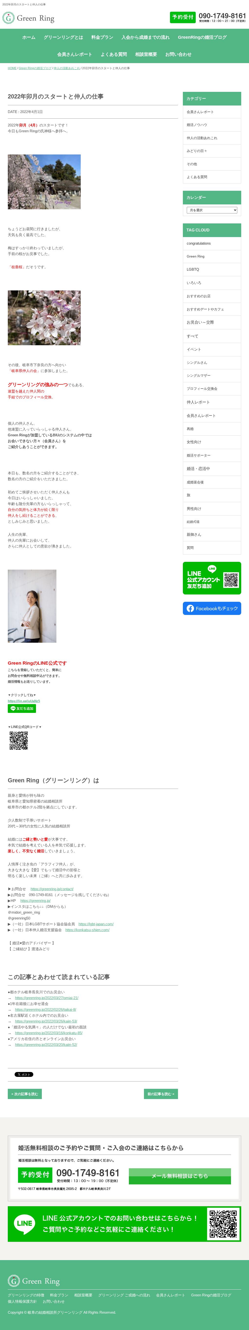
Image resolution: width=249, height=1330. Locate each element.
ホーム (29, 37)
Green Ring (196, 256)
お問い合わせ (178, 54)
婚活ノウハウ (197, 125)
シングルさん (197, 362)
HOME (12, 68)
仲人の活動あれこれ (67, 68)
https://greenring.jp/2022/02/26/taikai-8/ (45, 1009)
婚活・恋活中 (198, 469)
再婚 (190, 429)
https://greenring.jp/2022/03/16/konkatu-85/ (48, 1033)
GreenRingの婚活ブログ (202, 37)
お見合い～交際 (200, 322)
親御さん (194, 534)
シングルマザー (199, 375)
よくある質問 (114, 54)
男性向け (194, 509)
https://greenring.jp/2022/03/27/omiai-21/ (46, 998)
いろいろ (194, 283)
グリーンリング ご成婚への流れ (124, 1295)
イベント (194, 349)
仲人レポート (198, 402)
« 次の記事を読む (24, 1094)
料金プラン (102, 37)
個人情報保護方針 (22, 1301)
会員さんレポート (74, 54)
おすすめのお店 (199, 296)
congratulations (199, 243)
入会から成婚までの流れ (146, 37)
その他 (192, 164)
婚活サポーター (199, 455)
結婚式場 (193, 522)
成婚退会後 (195, 482)
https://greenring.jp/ (35, 901)
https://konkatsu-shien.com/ (87, 930)
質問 (190, 548)
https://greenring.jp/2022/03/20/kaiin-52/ (46, 1045)
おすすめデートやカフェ (205, 309)
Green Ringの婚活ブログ (35, 68)
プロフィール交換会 (202, 389)
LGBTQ (193, 269)
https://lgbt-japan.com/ (96, 924)
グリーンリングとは (63, 37)
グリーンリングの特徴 (26, 1295)
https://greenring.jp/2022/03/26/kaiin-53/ (46, 1021)
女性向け (194, 442)
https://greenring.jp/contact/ (52, 889)
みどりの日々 (197, 151)
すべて (192, 336)
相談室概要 (146, 54)
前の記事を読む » (161, 1094)
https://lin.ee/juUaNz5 (24, 701)
